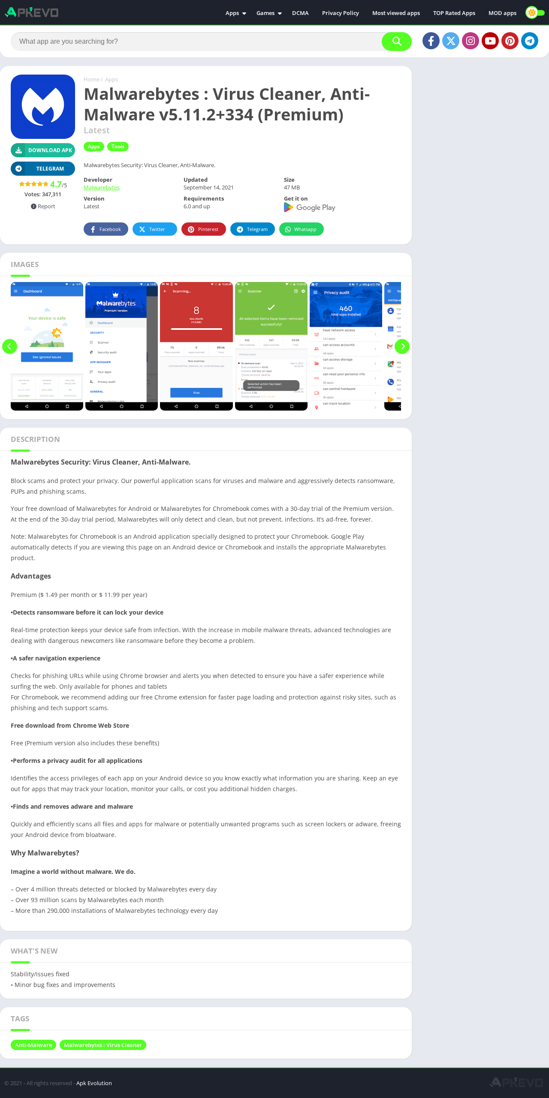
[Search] (397, 41)
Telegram (257, 229)
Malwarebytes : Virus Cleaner (103, 1045)
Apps (232, 13)
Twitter (157, 229)
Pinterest (208, 229)
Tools (118, 146)
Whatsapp (305, 229)
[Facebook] (431, 40)
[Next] (402, 346)
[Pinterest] (510, 40)
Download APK (50, 150)
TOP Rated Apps (454, 13)
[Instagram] (470, 40)
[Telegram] (529, 40)
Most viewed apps (396, 13)
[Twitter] (450, 40)
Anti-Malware (33, 1045)
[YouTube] (490, 40)
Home (92, 79)
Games (265, 13)
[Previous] (9, 346)
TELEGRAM (50, 168)
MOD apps (502, 13)
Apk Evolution (94, 1083)
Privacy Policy (340, 13)
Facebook (110, 229)
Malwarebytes (102, 187)
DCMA (300, 13)
